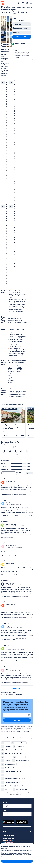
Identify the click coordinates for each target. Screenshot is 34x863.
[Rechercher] (14, 3)
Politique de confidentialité (22, 731)
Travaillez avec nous (8, 835)
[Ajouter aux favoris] (23, 408)
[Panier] (23, 3)
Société (4, 831)
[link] (13, 422)
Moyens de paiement (8, 838)
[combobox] (20, 474)
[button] (5, 12)
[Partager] (31, 12)
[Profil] (31, 3)
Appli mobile (6, 818)
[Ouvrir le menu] (31, 482)
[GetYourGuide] (3, 3)
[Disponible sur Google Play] (8, 822)
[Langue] (27, 3)
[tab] (13, 738)
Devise (4, 810)
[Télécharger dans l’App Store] (22, 822)
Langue (5, 802)
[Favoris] (18, 3)
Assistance (5, 828)
